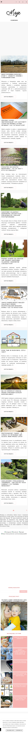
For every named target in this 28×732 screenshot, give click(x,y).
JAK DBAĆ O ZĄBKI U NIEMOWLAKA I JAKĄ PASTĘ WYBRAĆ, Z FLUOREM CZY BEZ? (14, 600)
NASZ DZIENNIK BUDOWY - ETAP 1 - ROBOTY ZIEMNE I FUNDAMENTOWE (12, 76)
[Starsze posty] (26, 510)
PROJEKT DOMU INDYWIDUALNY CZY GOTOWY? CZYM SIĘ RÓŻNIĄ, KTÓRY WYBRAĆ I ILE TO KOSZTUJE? (13, 123)
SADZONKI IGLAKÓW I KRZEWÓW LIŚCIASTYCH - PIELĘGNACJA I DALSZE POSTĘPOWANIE (11, 214)
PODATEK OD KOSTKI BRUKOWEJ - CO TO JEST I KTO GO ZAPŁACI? (12, 168)
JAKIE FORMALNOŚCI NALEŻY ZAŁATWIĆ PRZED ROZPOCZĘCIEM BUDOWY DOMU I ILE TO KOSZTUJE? (13, 305)
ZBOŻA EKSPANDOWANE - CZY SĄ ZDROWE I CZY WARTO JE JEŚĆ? (20, 698)
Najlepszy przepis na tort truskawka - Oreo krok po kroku (20, 674)
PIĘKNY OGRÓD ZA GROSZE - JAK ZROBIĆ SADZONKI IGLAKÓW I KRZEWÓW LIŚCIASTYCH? (13, 261)
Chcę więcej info (10, 730)
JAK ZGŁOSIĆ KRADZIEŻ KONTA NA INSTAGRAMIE (20, 662)
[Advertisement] (14, 38)
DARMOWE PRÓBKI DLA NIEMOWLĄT (20, 638)
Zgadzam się (19, 730)
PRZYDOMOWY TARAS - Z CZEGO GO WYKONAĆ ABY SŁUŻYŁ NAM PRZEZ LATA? (12, 435)
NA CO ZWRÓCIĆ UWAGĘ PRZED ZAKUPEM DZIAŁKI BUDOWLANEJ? (11, 392)
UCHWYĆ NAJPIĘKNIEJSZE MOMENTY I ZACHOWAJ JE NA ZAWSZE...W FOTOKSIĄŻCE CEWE (20, 652)
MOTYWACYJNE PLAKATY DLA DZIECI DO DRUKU (20, 686)
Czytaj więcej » (9, 96)
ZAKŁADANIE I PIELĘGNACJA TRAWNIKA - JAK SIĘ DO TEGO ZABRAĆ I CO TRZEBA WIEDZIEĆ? (13, 483)
